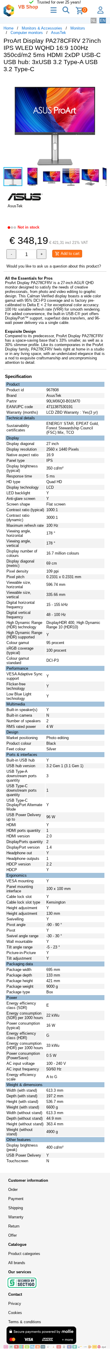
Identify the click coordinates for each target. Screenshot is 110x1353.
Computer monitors (27, 32)
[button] (101, 83)
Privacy (14, 1303)
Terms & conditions (24, 1322)
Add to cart (69, 253)
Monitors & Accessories (42, 28)
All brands (16, 1263)
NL (93, 20)
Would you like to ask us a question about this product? (53, 266)
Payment (15, 1198)
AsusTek (58, 32)
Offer (12, 1235)
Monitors (77, 28)
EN (102, 20)
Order (13, 1189)
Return (13, 1226)
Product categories (24, 1253)
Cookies (15, 1312)
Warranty (15, 1217)
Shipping (15, 1208)
